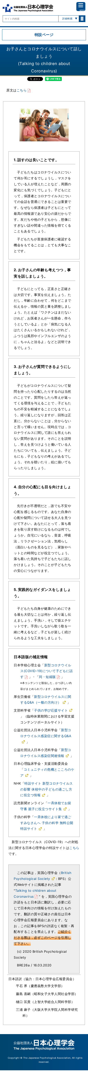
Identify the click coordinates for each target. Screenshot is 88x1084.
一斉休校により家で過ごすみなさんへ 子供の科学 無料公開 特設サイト (46, 823)
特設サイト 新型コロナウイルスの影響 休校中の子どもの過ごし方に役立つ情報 (46, 789)
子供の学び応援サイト (51, 710)
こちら (22, 90)
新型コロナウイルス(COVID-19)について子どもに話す (46, 671)
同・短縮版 (47, 677)
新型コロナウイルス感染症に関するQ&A (45, 733)
